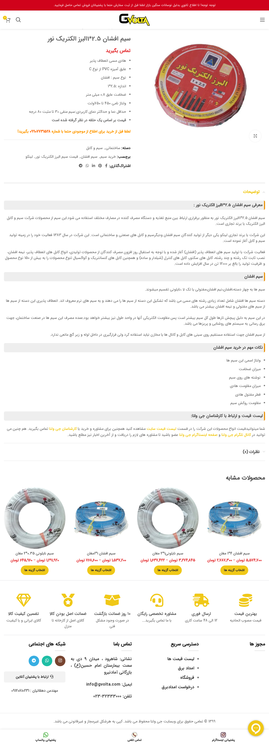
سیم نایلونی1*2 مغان (167, 553)
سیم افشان (89, 157)
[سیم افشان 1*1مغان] (101, 518)
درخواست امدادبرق (178, 687)
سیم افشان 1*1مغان (101, 553)
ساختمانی (113, 148)
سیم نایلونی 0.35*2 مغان (34, 553)
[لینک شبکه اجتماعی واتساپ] (87, 166)
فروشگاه (187, 677)
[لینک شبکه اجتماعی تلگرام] (80, 166)
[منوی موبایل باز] (262, 19)
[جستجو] (18, 19)
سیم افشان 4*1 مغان (234, 553)
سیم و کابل (94, 148)
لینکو (29, 157)
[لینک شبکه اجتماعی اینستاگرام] (60, 661)
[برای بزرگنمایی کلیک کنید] (255, 136)
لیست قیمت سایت (162, 429)
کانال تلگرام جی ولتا (236, 435)
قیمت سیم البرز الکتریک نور (57, 157)
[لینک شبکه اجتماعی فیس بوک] (106, 166)
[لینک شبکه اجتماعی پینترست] (100, 166)
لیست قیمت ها (180, 659)
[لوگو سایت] (134, 19)
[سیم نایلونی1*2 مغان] (168, 518)
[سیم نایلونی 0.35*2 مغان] (34, 518)
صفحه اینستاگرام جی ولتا (198, 435)
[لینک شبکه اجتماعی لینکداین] (93, 166)
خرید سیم (108, 157)
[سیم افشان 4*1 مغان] (234, 518)
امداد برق (186, 668)
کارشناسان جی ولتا (63, 429)
